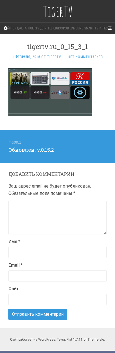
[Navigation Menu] (109, 28)
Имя (14, 241)
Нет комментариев (85, 57)
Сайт (13, 288)
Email (15, 265)
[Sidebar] (5, 28)
